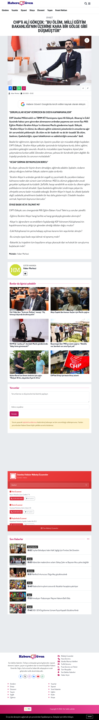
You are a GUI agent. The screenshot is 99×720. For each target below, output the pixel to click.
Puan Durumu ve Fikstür (69, 667)
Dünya (32, 10)
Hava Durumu (66, 659)
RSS (28, 709)
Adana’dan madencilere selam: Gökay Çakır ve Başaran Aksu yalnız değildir (58, 562)
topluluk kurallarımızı (30, 422)
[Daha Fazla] (24, 88)
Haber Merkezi (15, 93)
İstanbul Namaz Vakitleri (69, 661)
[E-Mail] (25, 274)
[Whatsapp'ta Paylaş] (19, 88)
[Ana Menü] (89, 3)
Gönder (14, 414)
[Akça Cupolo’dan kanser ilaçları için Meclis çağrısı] (70, 298)
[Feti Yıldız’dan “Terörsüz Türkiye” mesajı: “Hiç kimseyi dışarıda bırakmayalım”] (29, 298)
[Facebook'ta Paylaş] (10, 88)
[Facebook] (21, 676)
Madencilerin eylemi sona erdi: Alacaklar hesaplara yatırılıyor (53, 586)
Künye (53, 697)
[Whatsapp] (42, 676)
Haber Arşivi (65, 675)
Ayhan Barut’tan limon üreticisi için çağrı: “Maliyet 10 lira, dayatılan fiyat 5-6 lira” (26, 376)
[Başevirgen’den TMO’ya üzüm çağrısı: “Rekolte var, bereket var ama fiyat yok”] (70, 330)
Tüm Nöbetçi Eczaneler (50, 528)
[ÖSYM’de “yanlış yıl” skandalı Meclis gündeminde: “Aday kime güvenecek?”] (29, 330)
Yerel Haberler (32, 547)
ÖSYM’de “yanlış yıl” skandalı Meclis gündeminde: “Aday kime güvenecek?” (29, 345)
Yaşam (50, 10)
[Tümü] (88, 539)
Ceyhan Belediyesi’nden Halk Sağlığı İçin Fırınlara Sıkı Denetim (53, 550)
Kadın (53, 694)
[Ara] (86, 3)
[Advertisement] (50, 452)
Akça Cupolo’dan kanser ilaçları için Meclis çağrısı (70, 312)
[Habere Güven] (20, 3)
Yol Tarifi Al (30, 498)
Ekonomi (40, 10)
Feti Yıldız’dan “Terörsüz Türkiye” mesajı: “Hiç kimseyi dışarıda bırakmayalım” (27, 313)
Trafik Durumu (66, 664)
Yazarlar (14, 10)
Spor (29, 595)
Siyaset (24, 10)
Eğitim (53, 692)
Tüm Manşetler (66, 669)
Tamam (90, 716)
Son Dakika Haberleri (68, 672)
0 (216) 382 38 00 (17, 498)
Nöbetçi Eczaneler (67, 656)
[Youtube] (38, 676)
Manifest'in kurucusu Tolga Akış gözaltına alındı (47, 574)
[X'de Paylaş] (15, 88)
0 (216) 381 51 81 (17, 512)
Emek (30, 559)
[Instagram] (29, 676)
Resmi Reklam (61, 10)
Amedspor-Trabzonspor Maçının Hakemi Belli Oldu (49, 598)
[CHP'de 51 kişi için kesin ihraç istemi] (70, 362)
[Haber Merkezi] (15, 269)
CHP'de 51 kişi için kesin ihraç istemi (65, 375)
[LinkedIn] (34, 676)
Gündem (5, 10)
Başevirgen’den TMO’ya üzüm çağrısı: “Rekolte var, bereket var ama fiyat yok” (69, 345)
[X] (25, 676)
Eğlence (12, 697)
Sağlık (12, 694)
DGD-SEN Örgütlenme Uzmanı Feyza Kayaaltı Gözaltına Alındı (53, 610)
